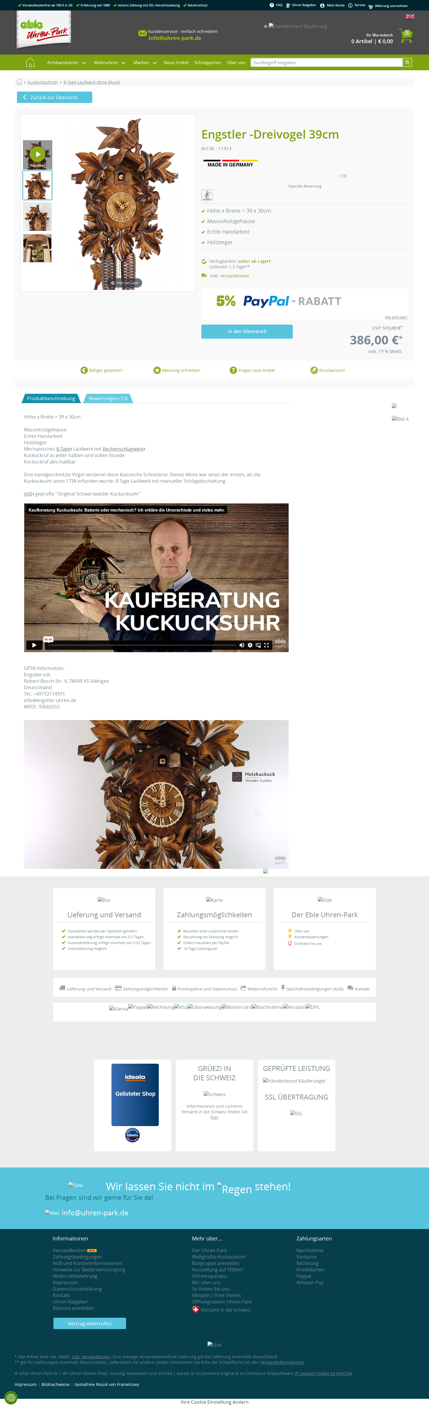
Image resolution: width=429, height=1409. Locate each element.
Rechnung (308, 1263)
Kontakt (362, 989)
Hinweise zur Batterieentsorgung (89, 1269)
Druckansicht (332, 370)
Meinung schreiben (181, 370)
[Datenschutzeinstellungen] (11, 1398)
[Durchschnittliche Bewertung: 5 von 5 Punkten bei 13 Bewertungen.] (306, 180)
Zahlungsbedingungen (77, 1257)
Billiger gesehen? (106, 370)
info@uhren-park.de (95, 1212)
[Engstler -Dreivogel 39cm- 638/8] (37, 166)
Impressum (65, 1282)
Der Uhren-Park (209, 1250)
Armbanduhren (62, 62)
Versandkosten (234, 276)
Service (359, 5)
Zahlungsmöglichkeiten (214, 914)
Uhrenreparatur (210, 1276)
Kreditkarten (310, 1269)
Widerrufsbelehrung (75, 1276)
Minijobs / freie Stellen (216, 1295)
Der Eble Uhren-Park (325, 914)
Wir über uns (206, 1282)
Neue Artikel (176, 62)
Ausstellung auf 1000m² (218, 1269)
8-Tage (63, 449)
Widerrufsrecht (262, 989)
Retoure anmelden (73, 1308)
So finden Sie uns (308, 943)
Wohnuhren (106, 62)
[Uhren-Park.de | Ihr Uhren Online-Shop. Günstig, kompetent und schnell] (44, 32)
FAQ (279, 5)
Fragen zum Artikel (256, 370)
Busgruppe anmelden (216, 1263)
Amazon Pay (310, 1282)
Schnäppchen (207, 62)
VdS (28, 494)
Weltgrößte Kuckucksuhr (219, 1257)
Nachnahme (310, 1250)
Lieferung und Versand (104, 914)
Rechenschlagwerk (123, 449)
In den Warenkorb (247, 331)
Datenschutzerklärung (77, 1289)
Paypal (304, 1276)
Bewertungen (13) (108, 398)
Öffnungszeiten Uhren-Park (222, 1301)
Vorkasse (307, 1257)
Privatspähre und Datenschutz (207, 989)
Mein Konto (336, 5)
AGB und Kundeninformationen (87, 1263)
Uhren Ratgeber (303, 5)
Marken (141, 62)
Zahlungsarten (314, 1238)
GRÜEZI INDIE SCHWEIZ (214, 1073)
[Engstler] (207, 199)
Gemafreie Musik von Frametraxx (106, 1384)
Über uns (236, 62)
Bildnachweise (55, 1384)
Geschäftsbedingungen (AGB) (314, 989)
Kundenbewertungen (311, 936)
